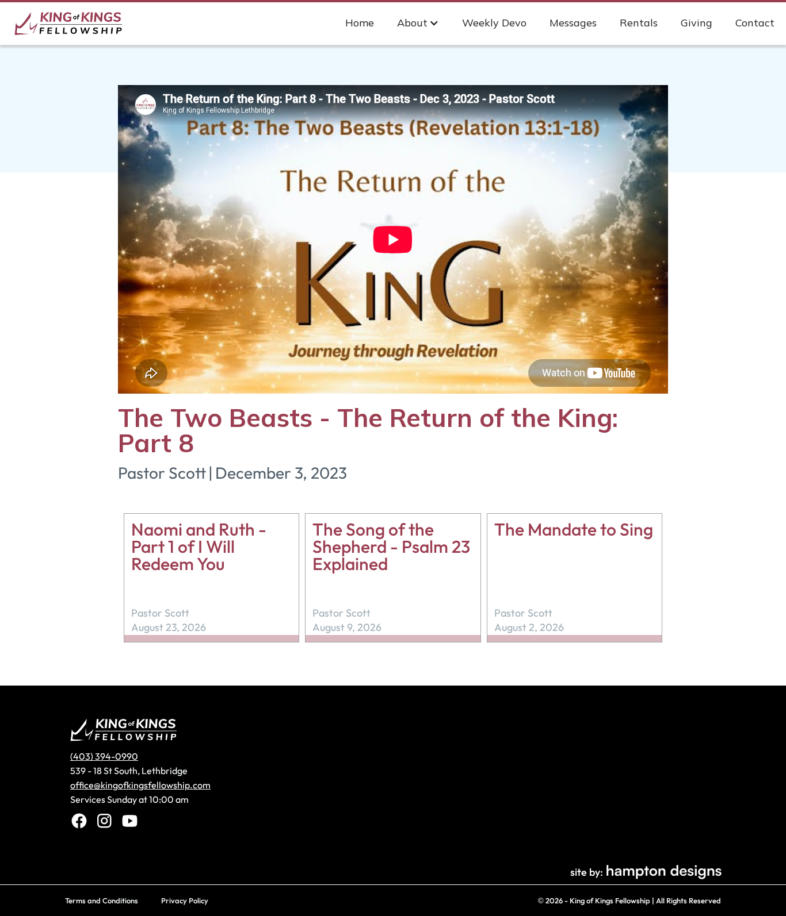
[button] (418, 23)
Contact (754, 22)
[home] (72, 22)
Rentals (639, 22)
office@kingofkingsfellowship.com (140, 785)
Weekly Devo (494, 22)
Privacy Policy (184, 900)
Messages (573, 22)
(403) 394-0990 (104, 756)
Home (359, 22)
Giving (696, 22)
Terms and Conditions (101, 900)
